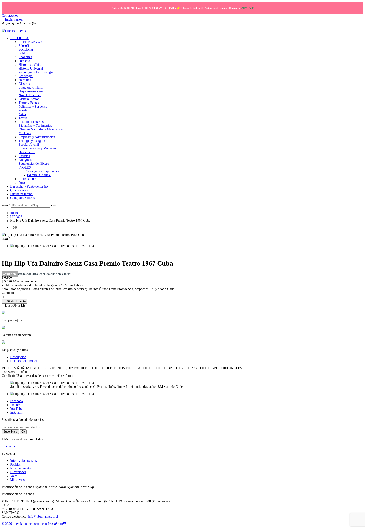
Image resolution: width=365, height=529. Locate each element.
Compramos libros (22, 198)
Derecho (24, 61)
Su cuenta (8, 446)
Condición (10, 273)
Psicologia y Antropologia (36, 72)
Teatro (23, 118)
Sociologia (26, 49)
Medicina (25, 133)
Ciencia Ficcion (29, 99)
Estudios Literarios (31, 121)
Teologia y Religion (32, 141)
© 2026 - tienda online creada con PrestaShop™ (34, 523)
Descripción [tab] (18, 357)
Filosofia (24, 45)
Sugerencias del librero (34, 163)
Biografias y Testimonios (35, 125)
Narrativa (25, 80)
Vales (13, 476)
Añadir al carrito (14, 301)
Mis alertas (17, 479)
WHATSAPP (247, 8)
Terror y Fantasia (30, 102)
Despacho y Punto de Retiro (29, 186)
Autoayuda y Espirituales (39, 171)
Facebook (16, 401)
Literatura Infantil (21, 194)
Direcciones (18, 472)
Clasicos (24, 83)
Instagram (16, 412)
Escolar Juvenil (29, 144)
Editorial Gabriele (39, 175)
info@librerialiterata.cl (43, 516)
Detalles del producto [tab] (24, 361)
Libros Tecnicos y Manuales (37, 148)
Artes (22, 114)
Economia (25, 57)
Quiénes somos (20, 190)
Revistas (24, 156)
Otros (22, 182)
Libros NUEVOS (30, 42)
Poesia (23, 110)
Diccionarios (27, 152)
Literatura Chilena (31, 87)
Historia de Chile (30, 64)
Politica (24, 53)
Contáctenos (10, 15)
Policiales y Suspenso (33, 106)
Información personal (24, 460)
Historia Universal (31, 68)
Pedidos (15, 464)
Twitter (15, 405)
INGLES (25, 167)
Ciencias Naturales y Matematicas (41, 129)
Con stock (9, 372)
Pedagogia (26, 76)
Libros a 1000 (28, 179)
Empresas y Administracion (37, 137)
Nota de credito (20, 468)
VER (179, 8)
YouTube (16, 408)
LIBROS (19, 38)
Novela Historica (30, 95)
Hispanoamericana (31, 91)
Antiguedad (26, 160)
